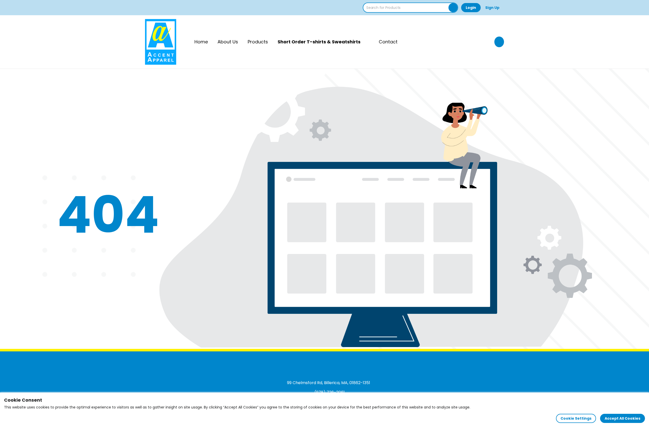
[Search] (453, 7)
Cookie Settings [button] (576, 418)
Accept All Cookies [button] (622, 418)
